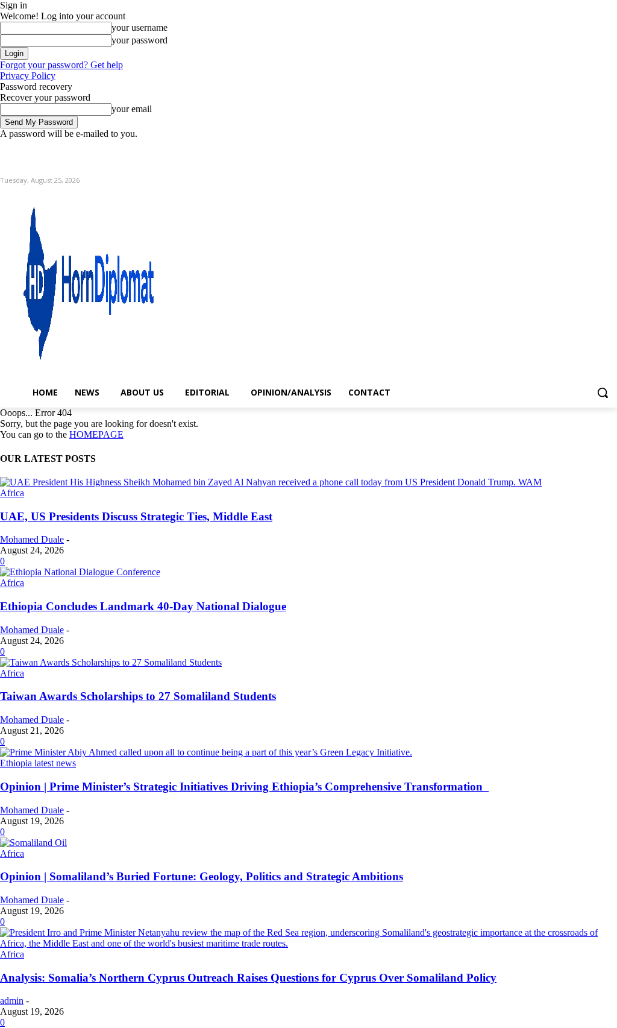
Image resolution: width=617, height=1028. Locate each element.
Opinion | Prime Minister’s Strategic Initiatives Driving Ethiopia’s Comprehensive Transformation (244, 786)
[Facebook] (543, 148)
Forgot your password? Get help (61, 65)
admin (11, 1000)
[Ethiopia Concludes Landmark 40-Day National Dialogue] (80, 572)
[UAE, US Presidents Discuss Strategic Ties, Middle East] (271, 482)
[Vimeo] (593, 148)
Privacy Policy (27, 76)
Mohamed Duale (32, 539)
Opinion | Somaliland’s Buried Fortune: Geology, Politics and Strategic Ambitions (201, 876)
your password (139, 40)
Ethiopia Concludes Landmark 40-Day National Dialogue (143, 606)
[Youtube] (610, 148)
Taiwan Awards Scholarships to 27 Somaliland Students (138, 696)
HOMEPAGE (96, 434)
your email (131, 109)
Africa (12, 493)
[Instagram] (560, 148)
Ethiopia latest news (38, 763)
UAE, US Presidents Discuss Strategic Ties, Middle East (136, 516)
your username (139, 27)
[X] (577, 148)
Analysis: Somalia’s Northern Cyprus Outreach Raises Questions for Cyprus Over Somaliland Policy (248, 977)
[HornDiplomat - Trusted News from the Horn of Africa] (74, 278)
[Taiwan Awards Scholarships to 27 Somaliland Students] (111, 662)
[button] (602, 392)
